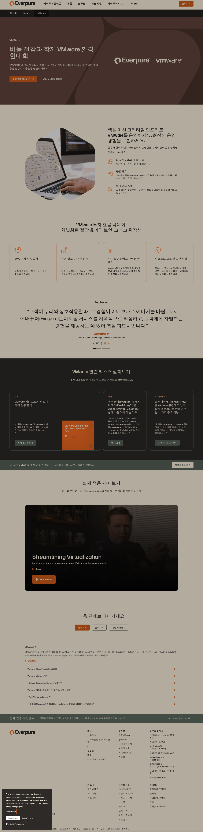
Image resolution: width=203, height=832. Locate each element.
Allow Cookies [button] (13, 818)
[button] (15, 824)
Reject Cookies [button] (27, 818)
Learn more (11, 811)
